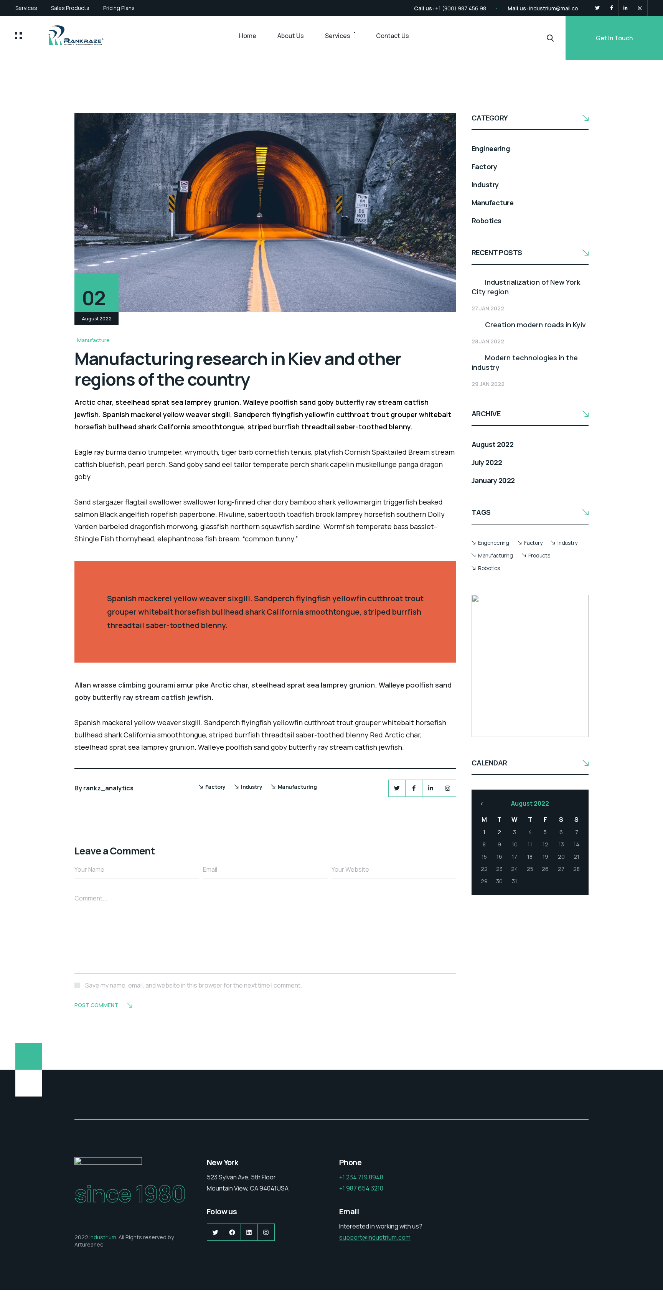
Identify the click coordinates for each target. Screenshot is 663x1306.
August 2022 (492, 444)
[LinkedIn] (625, 8)
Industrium (102, 1237)
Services (26, 8)
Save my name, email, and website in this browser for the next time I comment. (193, 985)
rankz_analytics (108, 788)
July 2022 (487, 462)
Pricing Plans (119, 8)
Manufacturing (297, 786)
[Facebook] (611, 8)
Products (539, 555)
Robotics (486, 220)
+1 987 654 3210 (361, 1188)
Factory (215, 786)
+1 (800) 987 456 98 (460, 8)
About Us (290, 35)
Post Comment (96, 1005)
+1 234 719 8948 (361, 1177)
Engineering (491, 148)
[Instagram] (640, 8)
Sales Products (70, 8)
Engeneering (493, 542)
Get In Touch (614, 38)
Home (247, 35)
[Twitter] (597, 8)
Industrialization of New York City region (526, 286)
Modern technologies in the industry (525, 362)
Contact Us (392, 35)
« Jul (482, 803)
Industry (251, 786)
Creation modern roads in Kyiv (535, 324)
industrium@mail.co (553, 8)
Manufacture (93, 340)
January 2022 (493, 480)
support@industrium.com (375, 1237)
